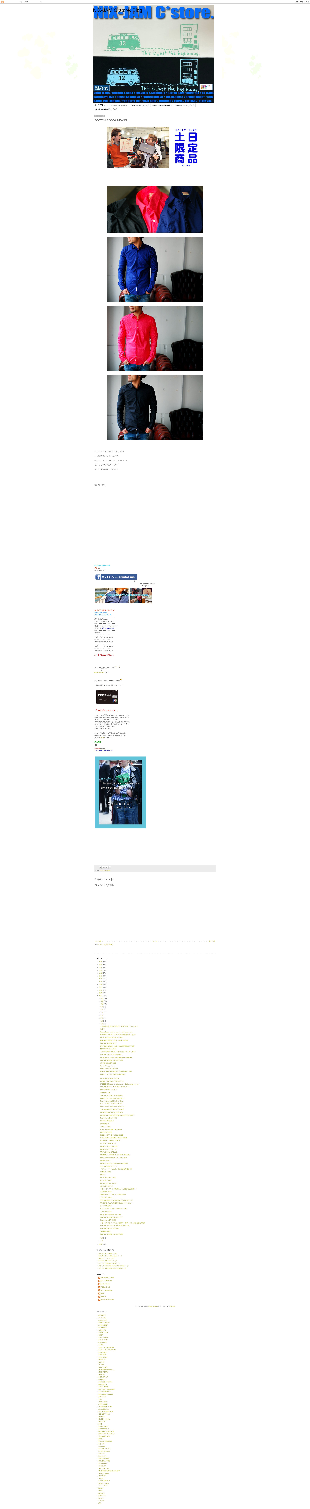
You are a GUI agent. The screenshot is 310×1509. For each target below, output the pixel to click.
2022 (101, 973)
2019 (101, 982)
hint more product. (107, 1290)
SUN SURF (102, 1466)
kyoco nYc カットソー (107, 1066)
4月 (102, 1021)
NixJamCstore (105, 1284)
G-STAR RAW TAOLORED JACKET (112, 1104)
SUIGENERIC (103, 1463)
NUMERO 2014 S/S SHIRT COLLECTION (114, 1163)
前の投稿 (212, 941)
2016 (101, 990)
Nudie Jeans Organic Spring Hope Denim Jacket (116, 1057)
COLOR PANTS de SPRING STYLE (112, 1081)
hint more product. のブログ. (140, 105)
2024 (101, 967)
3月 (102, 1024)
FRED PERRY (103, 1372)
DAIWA (100, 1345)
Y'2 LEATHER (103, 1486)
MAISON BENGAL (104, 1419)
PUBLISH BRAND (104, 1436)
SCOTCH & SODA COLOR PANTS (111, 1060)
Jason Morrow (153, 1306)
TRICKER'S (102, 1476)
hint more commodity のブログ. (162, 105)
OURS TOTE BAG (106, 1132)
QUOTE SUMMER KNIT (108, 1063)
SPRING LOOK (105, 1092)
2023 (101, 970)
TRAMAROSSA (103, 1473)
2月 (102, 1238)
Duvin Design (102, 1357)
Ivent (100, 1399)
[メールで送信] (100, 867)
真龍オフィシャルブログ (106, 1258)
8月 (102, 1009)
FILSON (101, 1365)
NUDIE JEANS (103, 1426)
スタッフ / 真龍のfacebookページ (109, 1263)
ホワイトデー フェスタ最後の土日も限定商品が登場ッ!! (118, 1189)
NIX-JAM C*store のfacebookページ (110, 1256)
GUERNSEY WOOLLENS (106, 1389)
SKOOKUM (102, 1456)
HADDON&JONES (104, 1392)
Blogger (172, 1306)
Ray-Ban (101, 1444)
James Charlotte (103, 1409)
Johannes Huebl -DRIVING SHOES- (112, 1109)
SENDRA (101, 1453)
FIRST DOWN (103, 1367)
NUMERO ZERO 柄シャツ (108, 1149)
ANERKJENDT (103, 1325)
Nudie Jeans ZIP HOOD (108, 1220)
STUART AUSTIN (104, 1461)
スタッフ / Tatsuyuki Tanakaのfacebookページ (113, 1266)
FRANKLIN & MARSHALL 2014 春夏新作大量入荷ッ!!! (118, 1035)
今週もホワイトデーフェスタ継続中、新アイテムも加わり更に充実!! (122, 1223)
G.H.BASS (101, 1379)
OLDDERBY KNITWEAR (106, 1434)
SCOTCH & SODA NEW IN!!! (109, 1229)
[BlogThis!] (102, 867)
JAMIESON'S (102, 1402)
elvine (100, 1491)
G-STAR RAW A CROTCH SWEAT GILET (113, 1138)
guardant (101, 1493)
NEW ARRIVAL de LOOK (108, 1049)
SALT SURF (102, 1446)
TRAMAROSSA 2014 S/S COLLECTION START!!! (116, 1200)
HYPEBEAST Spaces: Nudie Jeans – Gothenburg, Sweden (119, 1084)
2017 (101, 987)
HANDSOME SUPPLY (105, 1394)
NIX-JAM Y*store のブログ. (119, 105)
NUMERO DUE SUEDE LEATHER (111, 1112)
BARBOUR (102, 1330)
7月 (102, 1012)
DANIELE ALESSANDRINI (107, 1350)
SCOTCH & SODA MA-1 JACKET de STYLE (114, 1087)
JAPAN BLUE (102, 1404)
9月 (102, 1007)
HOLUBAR (102, 1397)
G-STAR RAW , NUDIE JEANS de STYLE (113, 1209)
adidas (100, 1488)
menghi (100, 1498)
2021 (101, 976)
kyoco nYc (101, 1496)
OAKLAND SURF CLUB (106, 1431)
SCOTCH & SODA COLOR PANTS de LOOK (114, 1226)
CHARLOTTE (102, 1340)
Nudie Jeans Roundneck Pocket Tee (112, 1107)
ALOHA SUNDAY (104, 1323)
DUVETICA (102, 1355)
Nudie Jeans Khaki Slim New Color (111, 1101)
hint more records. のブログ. (185, 105)
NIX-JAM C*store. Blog (117, 10)
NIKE (100, 1424)
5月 (102, 1018)
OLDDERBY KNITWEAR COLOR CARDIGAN (115, 1155)
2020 (101, 979)
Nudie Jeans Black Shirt (108, 1177)
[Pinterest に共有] (109, 867)
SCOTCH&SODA (105, 870)
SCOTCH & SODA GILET (108, 1043)
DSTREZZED (102, 1352)
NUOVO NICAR (103, 1429)
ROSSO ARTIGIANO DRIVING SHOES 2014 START (117, 1115)
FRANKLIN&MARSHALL (106, 1369)
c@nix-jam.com (99, 672)
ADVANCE (101, 1315)
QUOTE (101, 1439)
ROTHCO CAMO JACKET (108, 1183)
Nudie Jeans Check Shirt (108, 1118)
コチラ (102, 737)
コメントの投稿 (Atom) (105, 945)
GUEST (102, 1175)
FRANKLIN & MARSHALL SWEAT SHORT (114, 1040)
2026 (101, 962)
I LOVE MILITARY (106, 1180)
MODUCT (101, 1421)
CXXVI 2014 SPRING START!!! (110, 1141)
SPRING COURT (105, 1231)
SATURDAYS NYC (104, 1448)
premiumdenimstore (107, 1300)
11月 (102, 1001)
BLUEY (100, 1335)
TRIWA (100, 1478)
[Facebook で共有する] (107, 867)
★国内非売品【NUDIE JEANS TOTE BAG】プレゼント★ (119, 1026)
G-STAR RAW (103, 1377)
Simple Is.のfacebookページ (107, 1261)
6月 (102, 1015)
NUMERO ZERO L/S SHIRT (109, 1146)
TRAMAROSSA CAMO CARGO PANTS (113, 1194)
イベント (101, 1500)
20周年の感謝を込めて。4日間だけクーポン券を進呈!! (118, 1052)
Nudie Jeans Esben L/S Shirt (109, 1078)
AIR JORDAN (102, 1320)
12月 (102, 998)
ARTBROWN (102, 1327)
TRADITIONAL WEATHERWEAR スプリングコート (117, 1203)
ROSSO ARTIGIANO (107, 1121)
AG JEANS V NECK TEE (108, 1143)
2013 (101, 1244)
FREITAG (101, 1374)
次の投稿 (98, 941)
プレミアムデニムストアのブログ (105, 109)
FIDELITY (101, 1362)
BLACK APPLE (103, 1332)
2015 (101, 993)
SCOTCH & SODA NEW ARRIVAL (111, 1054)
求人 (99, 1503)
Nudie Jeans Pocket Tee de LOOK (111, 1037)
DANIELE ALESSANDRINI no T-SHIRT (113, 1074)
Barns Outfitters (103, 1337)
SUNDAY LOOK (105, 1126)
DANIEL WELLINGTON (106, 1347)
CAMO (102, 1029)
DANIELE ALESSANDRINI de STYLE (112, 1098)
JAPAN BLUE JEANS (105, 1407)
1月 (102, 1241)
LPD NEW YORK (104, 1414)
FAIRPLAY (101, 1360)
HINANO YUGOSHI (107, 1277)
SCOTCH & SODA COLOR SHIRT (111, 1217)
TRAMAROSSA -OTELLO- (108, 1152)
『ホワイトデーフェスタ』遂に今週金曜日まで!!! (116, 1169)
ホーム (155, 941)
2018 (101, 984)
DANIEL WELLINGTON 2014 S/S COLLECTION (116, 1071)
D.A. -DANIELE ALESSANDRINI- (111, 1129)
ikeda (103, 1293)
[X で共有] (105, 867)
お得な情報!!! (104, 1124)
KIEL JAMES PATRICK (105, 1412)
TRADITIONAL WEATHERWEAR (109, 1471)
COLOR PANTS (105, 1160)
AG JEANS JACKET (106, 1186)
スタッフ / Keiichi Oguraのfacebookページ (112, 1268)
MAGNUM (101, 1416)
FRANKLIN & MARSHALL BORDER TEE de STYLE (117, 1046)
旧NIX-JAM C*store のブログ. (108, 1253)
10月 (102, 1004)
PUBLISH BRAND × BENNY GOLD (111, 1135)
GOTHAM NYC (103, 1387)
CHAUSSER (102, 1342)
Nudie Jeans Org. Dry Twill (109, 1069)
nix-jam (103, 1296)
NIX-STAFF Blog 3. (101, 105)
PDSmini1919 (105, 1287)
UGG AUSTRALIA (104, 1481)
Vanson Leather (103, 1483)
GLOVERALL (102, 1384)
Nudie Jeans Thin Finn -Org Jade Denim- (113, 1158)
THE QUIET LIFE (103, 1468)
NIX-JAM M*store (106, 1281)
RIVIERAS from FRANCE (108, 1090)
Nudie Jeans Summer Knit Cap (110, 1214)
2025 (101, 964)
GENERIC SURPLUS (105, 1382)
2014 (101, 996)
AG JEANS (102, 1318)
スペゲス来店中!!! (106, 1192)
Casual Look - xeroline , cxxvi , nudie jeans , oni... (116, 1032)
